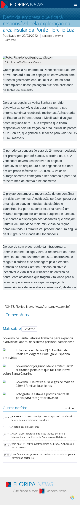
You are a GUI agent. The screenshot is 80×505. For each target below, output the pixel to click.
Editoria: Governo (52, 35)
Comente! (10, 40)
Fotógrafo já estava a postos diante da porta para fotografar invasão (42, 396)
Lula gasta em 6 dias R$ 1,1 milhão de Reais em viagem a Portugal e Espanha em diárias (36, 354)
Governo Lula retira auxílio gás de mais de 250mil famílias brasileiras (45, 384)
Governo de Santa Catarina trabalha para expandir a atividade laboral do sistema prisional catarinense (38, 340)
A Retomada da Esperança (25, 426)
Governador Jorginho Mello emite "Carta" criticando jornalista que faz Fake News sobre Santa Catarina (38, 370)
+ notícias (69, 408)
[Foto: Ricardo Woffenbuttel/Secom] (34, 57)
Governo (29, 329)
